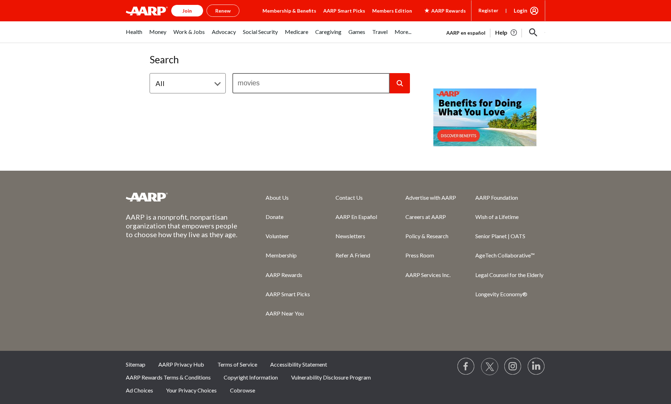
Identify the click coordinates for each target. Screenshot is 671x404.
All (160, 83)
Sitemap (135, 364)
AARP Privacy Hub (181, 364)
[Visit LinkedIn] (536, 366)
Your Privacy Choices (191, 390)
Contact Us (349, 197)
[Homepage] (147, 11)
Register (488, 10)
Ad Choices (139, 390)
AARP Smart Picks (344, 11)
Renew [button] (223, 11)
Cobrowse (242, 390)
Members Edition (392, 11)
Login (520, 10)
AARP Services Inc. (427, 274)
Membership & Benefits (289, 11)
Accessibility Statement (298, 364)
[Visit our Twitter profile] (489, 366)
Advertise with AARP (430, 197)
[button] (533, 32)
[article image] (506, 32)
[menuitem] (134, 35)
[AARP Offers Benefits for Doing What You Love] (484, 117)
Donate (274, 216)
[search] (311, 83)
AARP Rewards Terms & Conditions (168, 377)
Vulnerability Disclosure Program (331, 377)
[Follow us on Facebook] (466, 366)
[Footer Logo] (182, 197)
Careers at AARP (425, 216)
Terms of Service (237, 364)
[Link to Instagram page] (513, 366)
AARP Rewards (284, 274)
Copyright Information (251, 377)
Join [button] (187, 11)
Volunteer (277, 236)
